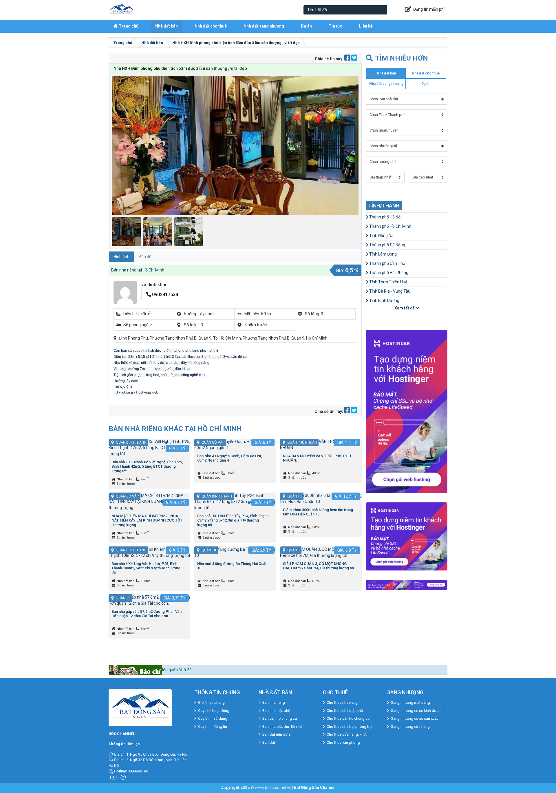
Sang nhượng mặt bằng (410, 702)
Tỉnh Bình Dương (383, 300)
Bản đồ (145, 256)
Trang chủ (128, 26)
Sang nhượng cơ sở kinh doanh (416, 710)
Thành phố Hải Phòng (388, 272)
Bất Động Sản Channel (315, 787)
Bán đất (268, 742)
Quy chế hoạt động (213, 710)
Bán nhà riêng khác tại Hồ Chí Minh (175, 428)
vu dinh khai (153, 284)
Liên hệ (366, 26)
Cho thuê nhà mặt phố (345, 710)
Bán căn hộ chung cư (279, 718)
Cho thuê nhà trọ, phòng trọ (349, 726)
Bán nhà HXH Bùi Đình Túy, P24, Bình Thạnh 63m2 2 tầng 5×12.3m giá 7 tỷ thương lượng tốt (232, 520)
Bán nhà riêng (273, 702)
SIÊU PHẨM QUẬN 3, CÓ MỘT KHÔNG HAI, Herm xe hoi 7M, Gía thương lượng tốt (318, 566)
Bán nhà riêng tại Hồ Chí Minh (137, 270)
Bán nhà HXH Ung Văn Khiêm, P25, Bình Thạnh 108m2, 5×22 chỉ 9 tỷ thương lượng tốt (145, 568)
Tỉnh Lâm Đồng (382, 254)
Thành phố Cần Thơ (386, 263)
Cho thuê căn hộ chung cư (348, 718)
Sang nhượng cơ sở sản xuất (414, 718)
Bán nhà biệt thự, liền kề (282, 726)
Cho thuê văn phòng (343, 742)
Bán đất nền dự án (277, 734)
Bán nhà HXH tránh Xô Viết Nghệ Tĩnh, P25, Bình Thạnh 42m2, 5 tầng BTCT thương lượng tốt (147, 466)
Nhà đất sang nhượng (264, 26)
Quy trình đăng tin (212, 726)
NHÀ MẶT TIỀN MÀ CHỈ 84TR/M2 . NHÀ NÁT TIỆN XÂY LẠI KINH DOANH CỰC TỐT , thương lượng (146, 520)
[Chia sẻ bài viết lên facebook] (347, 58)
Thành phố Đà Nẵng (386, 245)
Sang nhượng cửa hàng (410, 726)
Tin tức (335, 26)
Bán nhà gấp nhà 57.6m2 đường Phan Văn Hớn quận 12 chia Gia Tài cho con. (146, 613)
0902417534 (164, 294)
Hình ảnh (121, 256)
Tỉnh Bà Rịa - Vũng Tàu (389, 291)
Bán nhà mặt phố (276, 710)
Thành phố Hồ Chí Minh (389, 226)
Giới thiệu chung (211, 702)
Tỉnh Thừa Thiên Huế (387, 282)
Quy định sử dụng (212, 718)
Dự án (306, 26)
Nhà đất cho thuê (211, 26)
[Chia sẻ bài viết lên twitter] (354, 58)
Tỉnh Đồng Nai (381, 235)
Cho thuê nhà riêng (342, 702)
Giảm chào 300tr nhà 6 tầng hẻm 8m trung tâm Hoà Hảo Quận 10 (318, 512)
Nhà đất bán (166, 26)
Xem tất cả (405, 308)
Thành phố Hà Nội (384, 217)
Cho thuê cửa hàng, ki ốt (347, 734)
